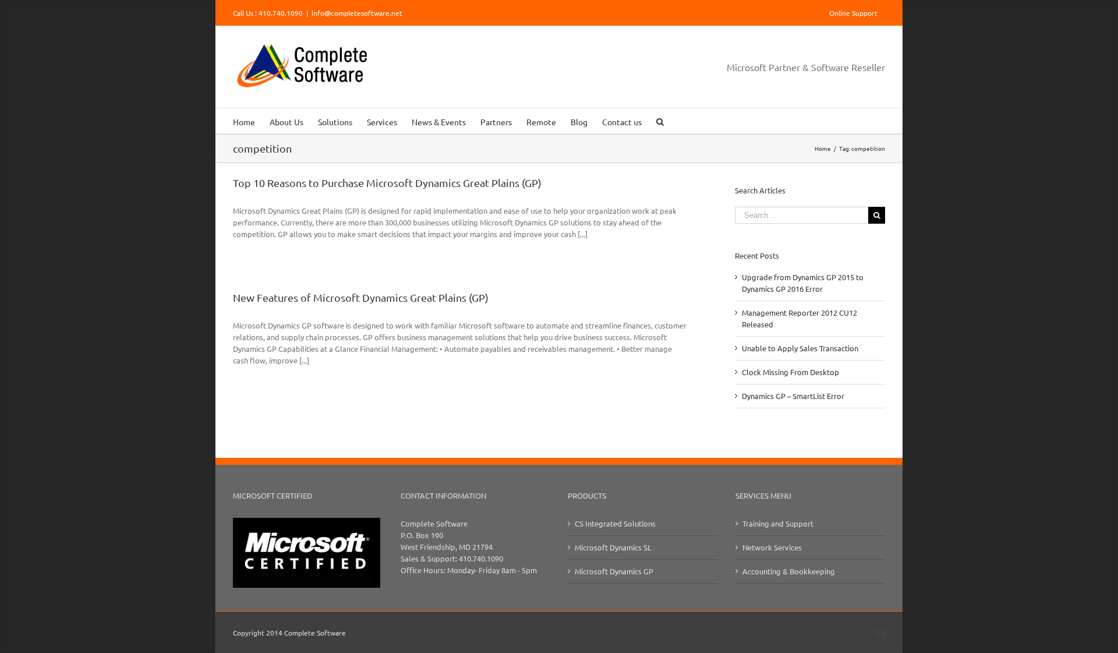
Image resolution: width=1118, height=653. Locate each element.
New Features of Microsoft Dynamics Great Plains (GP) (361, 297)
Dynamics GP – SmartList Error (793, 396)
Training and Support (777, 523)
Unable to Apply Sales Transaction (800, 348)
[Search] (660, 120)
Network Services (772, 547)
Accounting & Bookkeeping (788, 571)
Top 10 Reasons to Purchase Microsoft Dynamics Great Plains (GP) (387, 183)
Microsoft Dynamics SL (613, 547)
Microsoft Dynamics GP (614, 571)
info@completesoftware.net (357, 12)
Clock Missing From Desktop (790, 372)
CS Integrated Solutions (615, 523)
